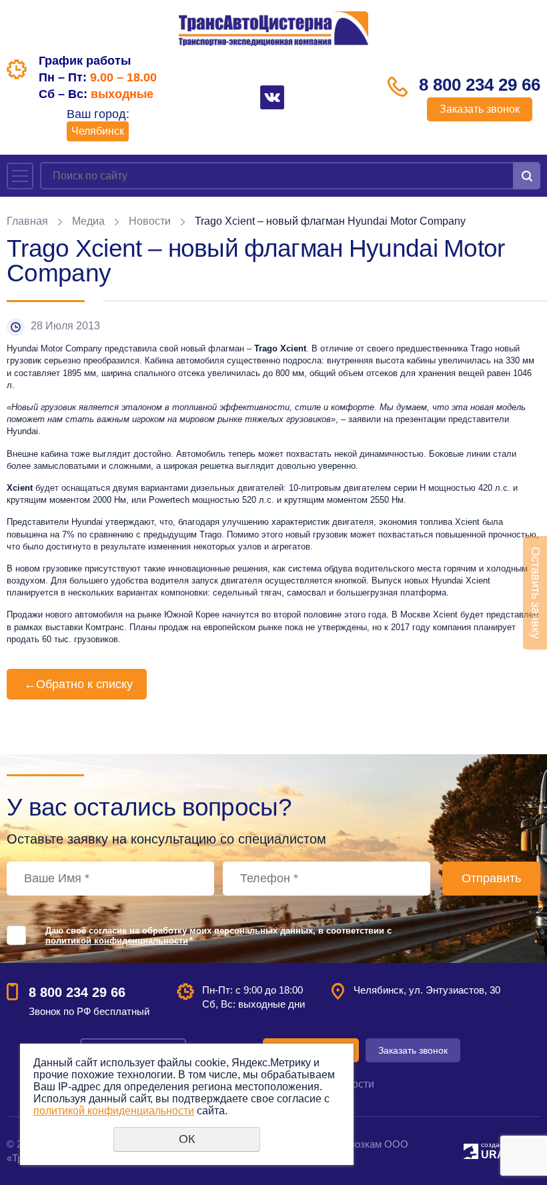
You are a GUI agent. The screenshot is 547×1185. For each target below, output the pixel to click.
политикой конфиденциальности (116, 941)
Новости (150, 221)
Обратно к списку (78, 684)
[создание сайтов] (471, 1149)
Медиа (88, 221)
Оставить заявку (535, 593)
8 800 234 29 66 (479, 85)
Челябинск (97, 131)
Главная (27, 221)
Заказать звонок (480, 109)
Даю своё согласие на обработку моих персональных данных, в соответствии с (218, 936)
